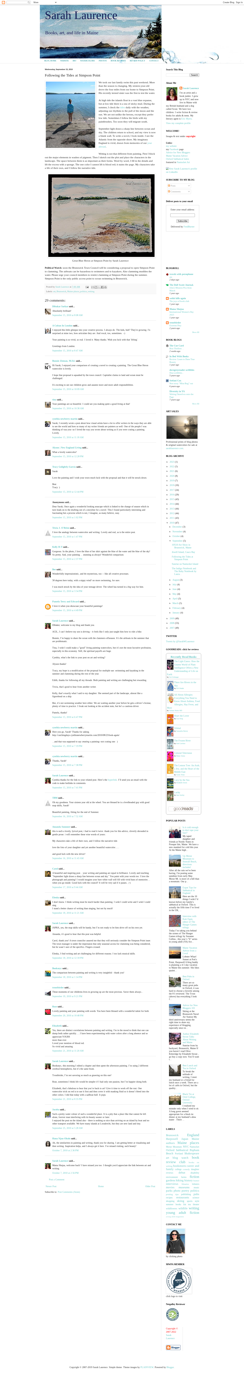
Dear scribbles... (176, 373)
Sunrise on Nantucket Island (185, 564)
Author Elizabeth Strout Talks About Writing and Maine (191, 1038)
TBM (54, 798)
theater (196, 1204)
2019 (172, 480)
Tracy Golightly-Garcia (64, 467)
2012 (172, 513)
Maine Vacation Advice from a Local (190, 951)
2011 (172, 518)
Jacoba (55, 1109)
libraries (185, 1184)
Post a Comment (56, 1179)
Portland (179, 1153)
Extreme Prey (175, 325)
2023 (172, 462)
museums (184, 1187)
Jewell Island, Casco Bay (183, 552)
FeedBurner (189, 226)
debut (182, 1172)
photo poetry (181, 1190)
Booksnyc (57, 968)
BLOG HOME (50, 61)
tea (189, 1204)
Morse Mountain (174, 1147)
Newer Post (51, 1186)
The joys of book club (179, 301)
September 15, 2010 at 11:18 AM (67, 437)
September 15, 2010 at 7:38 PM (67, 765)
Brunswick (61, 291)
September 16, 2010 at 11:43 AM (67, 858)
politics (83, 291)
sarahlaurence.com (174, 448)
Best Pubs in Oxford (188, 978)
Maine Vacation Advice (177, 156)
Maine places (73, 291)
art (54, 291)
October (176, 536)
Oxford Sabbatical (177, 1150)
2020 (172, 476)
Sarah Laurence (81, 15)
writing (91, 291)
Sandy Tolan (180, 775)
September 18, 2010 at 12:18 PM (67, 958)
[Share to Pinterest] (105, 287)
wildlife (183, 1208)
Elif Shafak (180, 688)
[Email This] (92, 287)
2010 (172, 523)
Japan (184, 1138)
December (177, 527)
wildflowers (171, 1208)
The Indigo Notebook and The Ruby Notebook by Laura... (184, 571)
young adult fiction (182, 1212)
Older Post (150, 1186)
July (174, 584)
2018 (172, 485)
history (188, 1180)
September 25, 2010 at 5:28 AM (67, 1128)
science (196, 1197)
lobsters (195, 1184)
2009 (172, 618)
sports (189, 1201)
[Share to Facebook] (102, 287)
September (177, 541)
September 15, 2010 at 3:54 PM (67, 591)
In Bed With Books (179, 356)
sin (170, 277)
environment (172, 1177)
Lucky (177, 792)
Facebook (174, 149)
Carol (55, 869)
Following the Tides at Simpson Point (182, 558)
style (197, 1201)
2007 (172, 628)
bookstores (179, 1165)
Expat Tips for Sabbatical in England (189, 890)
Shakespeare (191, 1153)
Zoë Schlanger (174, 677)
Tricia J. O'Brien (60, 528)
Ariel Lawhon (180, 743)
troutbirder (58, 987)
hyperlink (112, 780)
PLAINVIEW (146, 1367)
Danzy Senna (180, 756)
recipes (169, 1197)
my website (171, 146)
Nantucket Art (183, 162)
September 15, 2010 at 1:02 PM (67, 517)
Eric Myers (186, 119)
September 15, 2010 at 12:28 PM (67, 456)
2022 (172, 466)
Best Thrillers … (176, 348)
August (176, 580)
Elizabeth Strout (181, 783)
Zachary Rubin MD (175, 710)
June (174, 589)
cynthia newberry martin (65, 419)
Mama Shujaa (176, 309)
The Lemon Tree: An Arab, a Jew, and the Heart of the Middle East (187, 768)
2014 (172, 504)
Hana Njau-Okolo (61, 1138)
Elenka (55, 897)
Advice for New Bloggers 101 (190, 1006)
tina (54, 399)
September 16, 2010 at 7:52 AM (67, 816)
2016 (172, 494)
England (193, 1135)
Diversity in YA (177, 391)
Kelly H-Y (57, 547)
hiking (180, 1180)
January (176, 612)
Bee (54, 569)
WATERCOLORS (87, 61)
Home (101, 1186)
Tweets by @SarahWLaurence (180, 641)
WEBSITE (64, 61)
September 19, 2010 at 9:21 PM (67, 996)
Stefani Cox (175, 380)
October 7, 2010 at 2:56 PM (65, 1173)
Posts (172, 186)
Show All (195, 332)
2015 (172, 499)
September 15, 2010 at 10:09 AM (68, 389)
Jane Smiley (180, 795)
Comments (175, 191)
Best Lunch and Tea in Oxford (190, 1067)
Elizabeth (57, 1026)
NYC (186, 1146)
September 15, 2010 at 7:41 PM (67, 787)
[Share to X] (99, 287)
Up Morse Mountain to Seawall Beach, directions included (190, 861)
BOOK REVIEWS (118, 61)
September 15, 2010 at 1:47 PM (67, 536)
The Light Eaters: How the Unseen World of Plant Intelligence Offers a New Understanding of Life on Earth (183, 667)
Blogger (170, 1367)
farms (183, 1177)
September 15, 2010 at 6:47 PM (67, 717)
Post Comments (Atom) (69, 1192)
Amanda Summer (61, 827)
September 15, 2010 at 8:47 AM (67, 350)
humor (196, 1181)
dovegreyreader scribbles (181, 370)
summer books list (176, 1204)
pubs (196, 1194)
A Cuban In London (62, 325)
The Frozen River (182, 740)
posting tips (172, 1194)
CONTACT (154, 61)
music (196, 1187)
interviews (172, 1183)
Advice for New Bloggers (178, 152)
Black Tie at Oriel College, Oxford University (189, 1098)
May (174, 594)
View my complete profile (178, 123)
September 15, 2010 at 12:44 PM (67, 492)
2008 (172, 623)
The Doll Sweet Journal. (181, 285)
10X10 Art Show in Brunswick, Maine (181, 546)
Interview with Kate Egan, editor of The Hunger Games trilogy (190, 922)
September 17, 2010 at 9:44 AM (67, 887)
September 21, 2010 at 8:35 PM (67, 1099)
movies (170, 1187)
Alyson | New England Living (66, 447)
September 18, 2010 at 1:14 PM (67, 977)
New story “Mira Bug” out (181, 383)
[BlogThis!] (96, 287)
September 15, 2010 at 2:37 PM (67, 559)
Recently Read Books (184, 656)
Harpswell (172, 1138)
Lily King (179, 719)
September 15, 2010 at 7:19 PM (67, 746)
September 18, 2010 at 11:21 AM (67, 913)
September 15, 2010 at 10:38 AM (68, 408)
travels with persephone (181, 274)
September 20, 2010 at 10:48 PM (67, 1015)
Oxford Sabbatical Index (177, 159)
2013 (172, 508)
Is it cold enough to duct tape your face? (191, 830)
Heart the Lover (181, 716)
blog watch (180, 1157)
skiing (180, 1201)
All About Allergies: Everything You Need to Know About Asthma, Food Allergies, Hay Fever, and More (183, 701)
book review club (182, 1159)
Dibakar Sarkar (60, 306)
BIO (74, 61)
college (178, 1169)
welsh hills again (177, 298)
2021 (172, 471)
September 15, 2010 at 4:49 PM (67, 610)
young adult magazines (175, 1217)
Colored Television (183, 753)
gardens (170, 1180)
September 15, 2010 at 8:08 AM (67, 315)
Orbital (177, 728)
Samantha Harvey (182, 731)
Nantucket (194, 1147)
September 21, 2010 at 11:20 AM (67, 1051)
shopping (170, 1201)
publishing (186, 1194)
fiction (194, 1177)
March (175, 603)
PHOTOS (103, 61)
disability (195, 1173)
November (177, 531)
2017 (172, 490)
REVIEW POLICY (137, 61)
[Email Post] (87, 287)
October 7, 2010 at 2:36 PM (65, 1150)
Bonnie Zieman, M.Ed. (63, 361)
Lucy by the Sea (181, 780)
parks (169, 1190)
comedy (186, 1169)
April (175, 598)
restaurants (182, 1197)
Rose (54, 1006)
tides (122, 107)
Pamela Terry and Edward (65, 601)
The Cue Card (176, 345)
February (177, 608)
